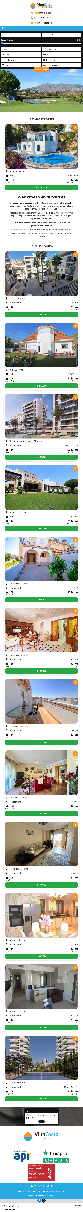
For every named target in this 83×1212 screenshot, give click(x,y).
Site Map (77, 1206)
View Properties (41, 69)
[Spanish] (37, 13)
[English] (33, 13)
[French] (45, 13)
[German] (41, 13)
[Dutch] (50, 13)
